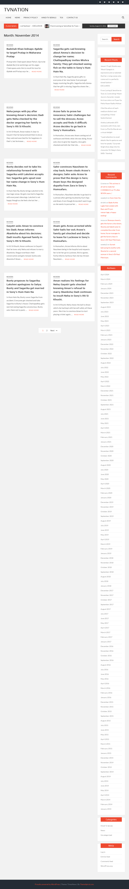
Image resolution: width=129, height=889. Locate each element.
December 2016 (107, 646)
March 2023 (105, 330)
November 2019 (107, 507)
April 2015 (105, 739)
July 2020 (104, 470)
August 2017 (106, 609)
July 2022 (104, 367)
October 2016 (106, 656)
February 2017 (106, 637)
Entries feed (105, 857)
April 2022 (105, 381)
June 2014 (105, 786)
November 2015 (107, 707)
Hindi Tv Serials (48, 17)
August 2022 (106, 363)
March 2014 (105, 800)
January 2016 (106, 697)
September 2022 (107, 358)
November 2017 (107, 595)
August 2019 (106, 521)
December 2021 (107, 391)
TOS (61, 17)
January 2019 (106, 553)
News (17, 17)
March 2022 (105, 386)
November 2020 (107, 451)
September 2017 (107, 604)
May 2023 (104, 321)
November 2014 (107, 762)
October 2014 (106, 767)
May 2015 (104, 735)
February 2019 (106, 549)
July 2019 (104, 525)
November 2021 (107, 395)
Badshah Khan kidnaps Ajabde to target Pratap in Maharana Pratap (24, 52)
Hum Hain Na (115, 198)
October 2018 (106, 567)
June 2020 (105, 474)
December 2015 (107, 702)
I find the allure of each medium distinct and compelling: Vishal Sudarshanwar (109, 113)
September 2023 (107, 302)
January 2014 (106, 809)
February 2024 (106, 284)
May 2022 (104, 377)
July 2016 (104, 669)
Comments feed (107, 861)
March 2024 (105, 279)
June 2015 (105, 730)
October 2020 (106, 456)
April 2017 (105, 628)
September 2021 (107, 405)
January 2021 (106, 442)
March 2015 (105, 744)
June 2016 (105, 674)
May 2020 (104, 479)
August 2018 (106, 577)
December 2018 (107, 558)
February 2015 (106, 748)
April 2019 (105, 539)
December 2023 (107, 293)
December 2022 (107, 344)
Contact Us (72, 17)
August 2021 (106, 409)
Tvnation (16, 9)
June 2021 (105, 418)
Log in (103, 852)
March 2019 (105, 544)
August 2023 (106, 307)
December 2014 (107, 758)
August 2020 (106, 465)
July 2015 (104, 725)
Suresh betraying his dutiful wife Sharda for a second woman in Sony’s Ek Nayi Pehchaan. (110, 251)
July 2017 (104, 614)
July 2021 (104, 414)
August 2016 (106, 665)
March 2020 (105, 488)
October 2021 (106, 400)
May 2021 (104, 423)
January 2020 (106, 497)
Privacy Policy (31, 17)
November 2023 (107, 298)
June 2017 (105, 618)
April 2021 (105, 428)
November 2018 (107, 563)
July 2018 (104, 581)
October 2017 (106, 600)
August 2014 (106, 776)
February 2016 (106, 693)
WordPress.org (106, 866)
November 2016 (107, 651)
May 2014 (104, 790)
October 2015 (106, 711)
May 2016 (104, 679)
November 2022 (107, 349)
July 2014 (104, 781)
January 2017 (106, 642)
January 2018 (106, 586)
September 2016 (107, 660)
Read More (37, 71)
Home (8, 17)
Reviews (10, 45)
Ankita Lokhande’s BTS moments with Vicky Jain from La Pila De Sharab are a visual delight (111, 127)
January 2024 (106, 288)
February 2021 (106, 437)
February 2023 (106, 335)
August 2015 (106, 721)
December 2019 (107, 502)
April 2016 (105, 683)
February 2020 (106, 493)
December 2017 (107, 590)
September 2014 (107, 772)
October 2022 (106, 353)
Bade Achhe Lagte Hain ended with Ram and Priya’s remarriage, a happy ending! (109, 209)
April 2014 (105, 795)
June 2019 (105, 530)
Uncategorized (106, 835)
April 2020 (105, 484)
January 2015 (106, 753)
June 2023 (105, 316)
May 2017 (104, 623)
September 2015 (107, 716)
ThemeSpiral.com (87, 884)
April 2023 (105, 326)
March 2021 (105, 432)
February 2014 (106, 804)
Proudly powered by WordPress (47, 884)
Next (52, 330)
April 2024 (105, 274)
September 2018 (107, 572)
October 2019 (106, 511)
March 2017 (105, 632)
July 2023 (104, 312)
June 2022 (105, 372)
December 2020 (107, 446)
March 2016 (105, 688)
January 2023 (106, 339)
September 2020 (107, 460)
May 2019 (104, 535)
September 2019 (107, 516)
